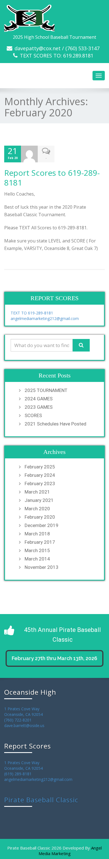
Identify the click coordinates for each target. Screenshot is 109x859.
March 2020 (37, 508)
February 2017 (40, 542)
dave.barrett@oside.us (24, 725)
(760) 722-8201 (18, 720)
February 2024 (40, 475)
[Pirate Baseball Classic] (54, 18)
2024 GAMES (39, 398)
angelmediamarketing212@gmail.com (45, 318)
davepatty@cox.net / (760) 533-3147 (57, 48)
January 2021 (39, 500)
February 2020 (40, 517)
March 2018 (37, 533)
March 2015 (37, 550)
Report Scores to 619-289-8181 (52, 177)
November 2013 (41, 567)
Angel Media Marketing (70, 850)
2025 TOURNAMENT (46, 390)
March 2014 (37, 559)
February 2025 (40, 467)
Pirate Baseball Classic (41, 799)
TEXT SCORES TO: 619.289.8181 (56, 55)
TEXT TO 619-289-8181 (32, 313)
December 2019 (41, 525)
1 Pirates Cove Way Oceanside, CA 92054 (23, 711)
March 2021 (37, 492)
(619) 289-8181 (18, 773)
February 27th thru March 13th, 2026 (54, 658)
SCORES (33, 415)
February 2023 (40, 483)
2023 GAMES (39, 407)
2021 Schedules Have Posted (55, 424)
